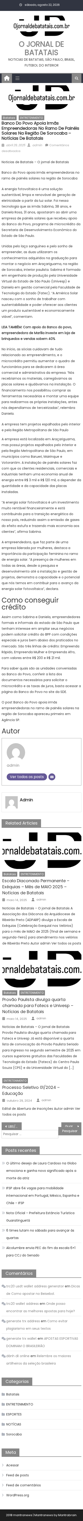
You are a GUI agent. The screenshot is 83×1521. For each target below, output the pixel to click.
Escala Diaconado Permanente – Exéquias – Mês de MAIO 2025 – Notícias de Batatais (35, 887)
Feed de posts (17, 1475)
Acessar (12, 1465)
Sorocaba (14, 1434)
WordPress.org (17, 1495)
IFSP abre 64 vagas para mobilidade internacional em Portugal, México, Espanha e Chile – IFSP (42, 1195)
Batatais (9, 118)
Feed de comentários (23, 1485)
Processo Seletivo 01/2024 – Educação (31, 1090)
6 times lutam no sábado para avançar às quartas (40, 1234)
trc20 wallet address (22, 1303)
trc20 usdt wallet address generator (35, 1286)
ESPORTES (14, 1414)
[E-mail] (51, 776)
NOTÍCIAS (13, 1424)
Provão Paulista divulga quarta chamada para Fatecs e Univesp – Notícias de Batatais (37, 1005)
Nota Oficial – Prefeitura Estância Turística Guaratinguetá (40, 1217)
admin (37, 145)
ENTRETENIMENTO (31, 118)
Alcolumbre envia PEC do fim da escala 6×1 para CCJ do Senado (40, 1252)
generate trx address (23, 1321)
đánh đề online (18, 1356)
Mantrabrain (67, 1515)
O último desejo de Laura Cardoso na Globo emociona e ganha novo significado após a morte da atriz (41, 1170)
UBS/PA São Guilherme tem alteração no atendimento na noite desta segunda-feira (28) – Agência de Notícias (14, 1126)
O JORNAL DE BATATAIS (41, 48)
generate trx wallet (21, 1338)
